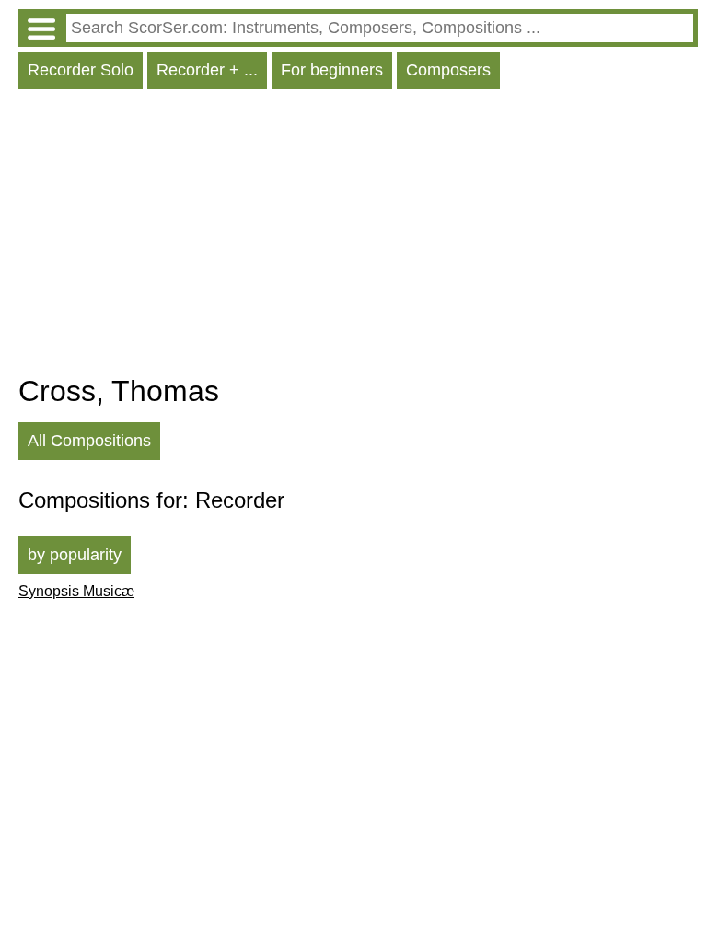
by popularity (75, 555)
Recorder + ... (207, 70)
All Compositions (89, 440)
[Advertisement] (358, 236)
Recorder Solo (80, 70)
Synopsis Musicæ (76, 591)
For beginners (332, 70)
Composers (448, 70)
